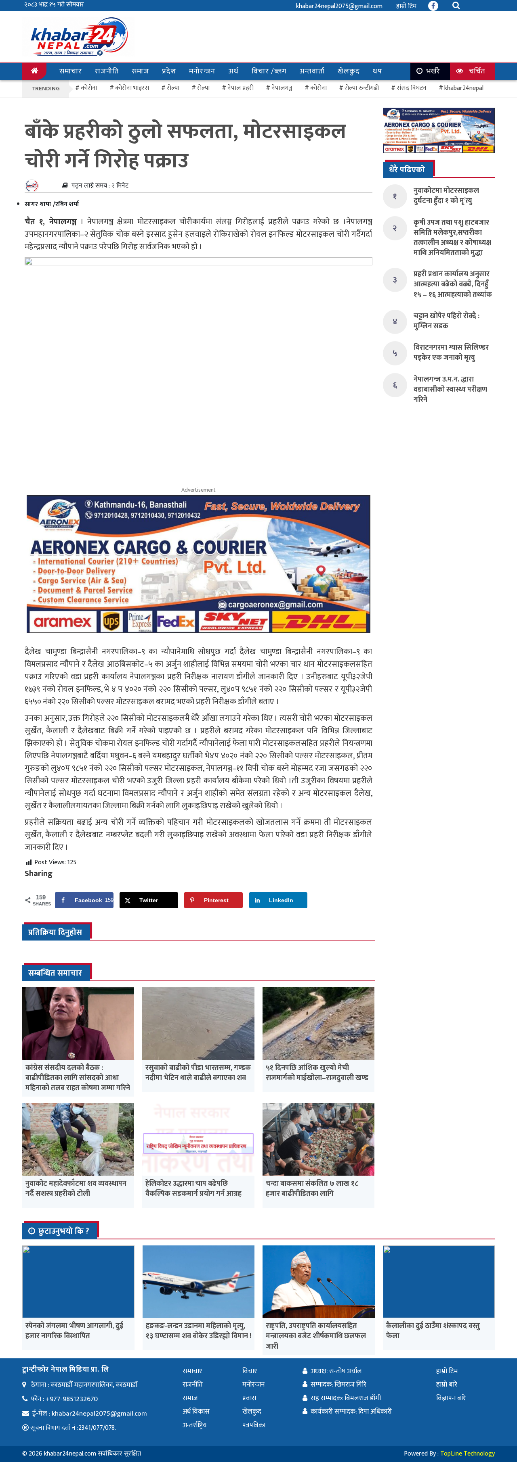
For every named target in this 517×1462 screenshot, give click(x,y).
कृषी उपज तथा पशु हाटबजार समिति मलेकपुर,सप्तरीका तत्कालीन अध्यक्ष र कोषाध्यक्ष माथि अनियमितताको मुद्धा (452, 238)
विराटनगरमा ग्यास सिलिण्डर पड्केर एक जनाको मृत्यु (451, 353)
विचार (249, 1371)
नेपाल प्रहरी (240, 88)
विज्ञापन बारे (451, 1398)
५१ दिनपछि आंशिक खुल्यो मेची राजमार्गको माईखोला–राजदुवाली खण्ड (317, 1073)
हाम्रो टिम (406, 6)
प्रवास (249, 1398)
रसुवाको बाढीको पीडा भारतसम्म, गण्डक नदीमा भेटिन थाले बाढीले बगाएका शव (198, 1073)
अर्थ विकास (196, 1411)
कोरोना (318, 88)
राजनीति (107, 71)
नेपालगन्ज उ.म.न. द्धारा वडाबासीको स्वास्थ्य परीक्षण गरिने (450, 389)
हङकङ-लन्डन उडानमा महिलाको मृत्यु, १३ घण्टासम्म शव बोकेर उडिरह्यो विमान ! (198, 1331)
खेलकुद (349, 71)
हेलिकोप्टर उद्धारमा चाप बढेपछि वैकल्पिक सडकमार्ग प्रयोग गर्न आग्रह (193, 1189)
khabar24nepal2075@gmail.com (339, 6)
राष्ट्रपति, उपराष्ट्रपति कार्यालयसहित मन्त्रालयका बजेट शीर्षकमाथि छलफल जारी (316, 1336)
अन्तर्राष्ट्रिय (195, 1425)
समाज (140, 71)
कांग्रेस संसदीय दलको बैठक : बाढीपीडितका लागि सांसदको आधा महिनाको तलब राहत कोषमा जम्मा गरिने (77, 1078)
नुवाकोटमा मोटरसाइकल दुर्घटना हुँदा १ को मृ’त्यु (446, 196)
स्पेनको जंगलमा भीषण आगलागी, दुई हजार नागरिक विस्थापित (74, 1331)
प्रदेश (169, 71)
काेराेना (89, 88)
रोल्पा (203, 88)
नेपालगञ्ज (281, 88)
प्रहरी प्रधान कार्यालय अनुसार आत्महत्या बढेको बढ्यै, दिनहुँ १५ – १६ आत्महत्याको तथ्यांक (453, 284)
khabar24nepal (463, 88)
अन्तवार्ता (312, 71)
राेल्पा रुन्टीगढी (362, 88)
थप (377, 71)
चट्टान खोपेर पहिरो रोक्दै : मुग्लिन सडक (446, 321)
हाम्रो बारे (446, 1384)
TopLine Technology (467, 1453)
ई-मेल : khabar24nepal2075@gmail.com (89, 1413)
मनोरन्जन (202, 71)
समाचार (70, 71)
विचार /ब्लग (269, 71)
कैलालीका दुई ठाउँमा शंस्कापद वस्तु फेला (433, 1331)
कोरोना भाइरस (132, 88)
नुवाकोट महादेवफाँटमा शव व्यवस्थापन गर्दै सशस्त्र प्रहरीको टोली (75, 1189)
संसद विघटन (412, 88)
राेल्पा (173, 88)
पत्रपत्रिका (253, 1425)
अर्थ (233, 71)
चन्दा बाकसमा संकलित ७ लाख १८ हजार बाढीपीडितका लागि (312, 1189)
